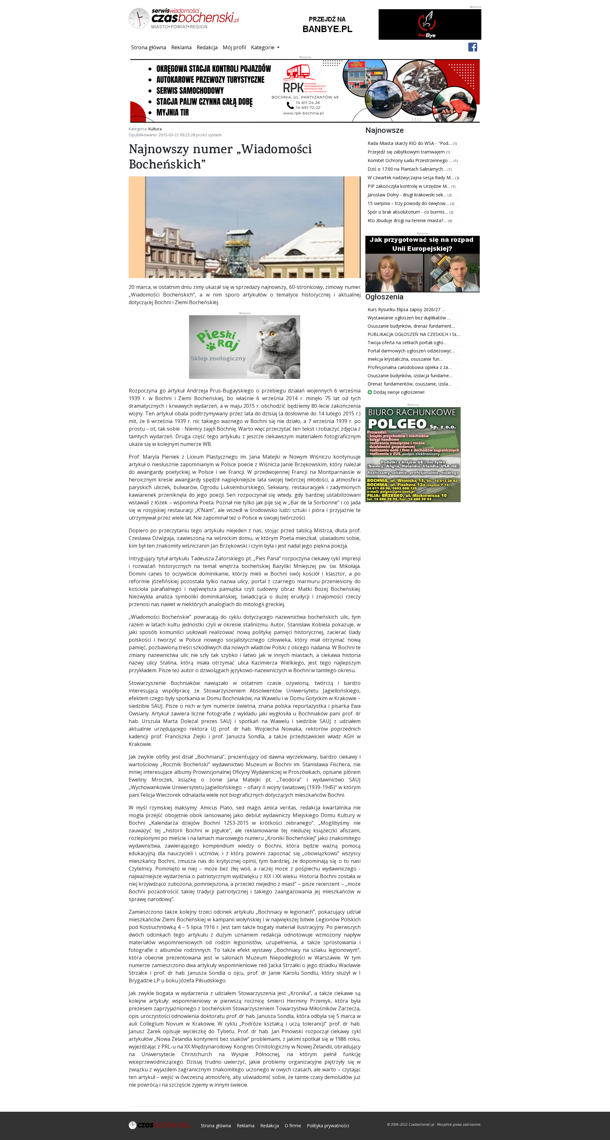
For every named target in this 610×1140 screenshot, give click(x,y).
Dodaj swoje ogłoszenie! (398, 392)
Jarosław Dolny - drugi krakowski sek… (408, 195)
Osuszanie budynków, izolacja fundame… (410, 375)
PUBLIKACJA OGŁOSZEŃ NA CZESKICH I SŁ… (414, 334)
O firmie (293, 1126)
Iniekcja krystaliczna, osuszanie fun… (405, 359)
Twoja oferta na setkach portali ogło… (407, 342)
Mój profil (234, 47)
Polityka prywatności (328, 1126)
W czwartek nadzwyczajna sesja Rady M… (411, 177)
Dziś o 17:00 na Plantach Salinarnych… (408, 169)
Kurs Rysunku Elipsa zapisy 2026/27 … (406, 309)
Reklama (181, 47)
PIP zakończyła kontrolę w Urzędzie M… (409, 186)
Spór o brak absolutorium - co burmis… (408, 212)
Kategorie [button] (263, 47)
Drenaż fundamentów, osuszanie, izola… (409, 384)
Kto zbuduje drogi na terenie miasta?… (408, 220)
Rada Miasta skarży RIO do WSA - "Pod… (410, 143)
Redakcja (207, 47)
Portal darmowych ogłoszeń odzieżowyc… (411, 351)
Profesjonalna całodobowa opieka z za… (409, 367)
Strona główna (150, 47)
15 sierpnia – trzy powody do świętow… (409, 203)
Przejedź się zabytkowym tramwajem (407, 152)
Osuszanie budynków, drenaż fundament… (411, 326)
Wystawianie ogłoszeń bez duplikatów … (409, 318)
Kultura (155, 129)
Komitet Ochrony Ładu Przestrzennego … (411, 160)
